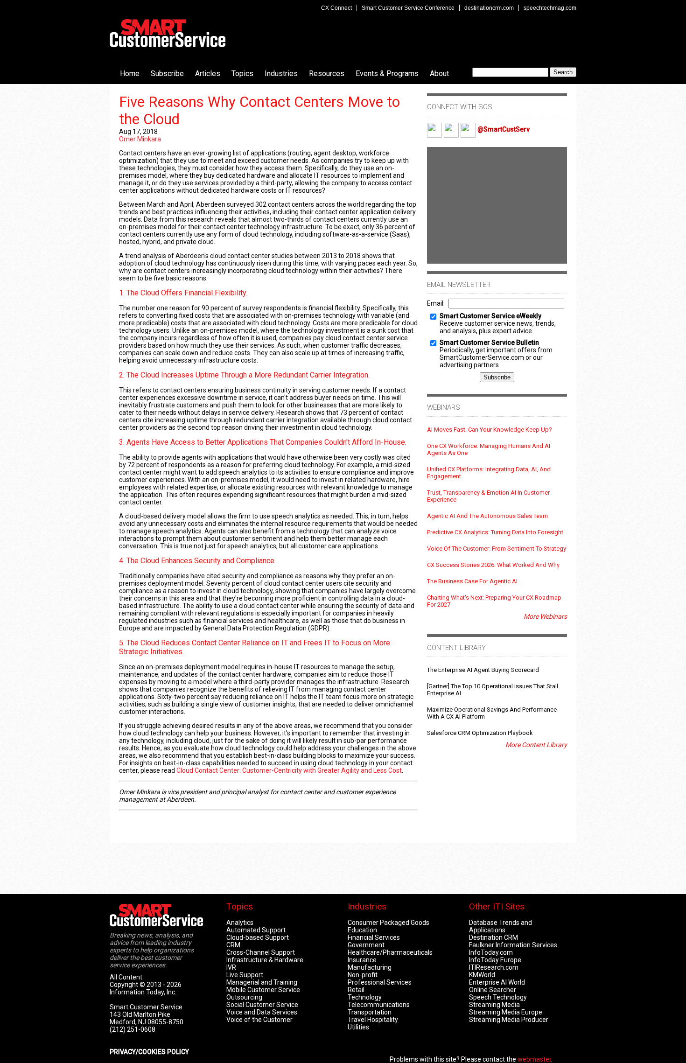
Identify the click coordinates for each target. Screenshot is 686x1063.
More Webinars (545, 616)
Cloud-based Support (257, 937)
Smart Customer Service (167, 33)
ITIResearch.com (493, 967)
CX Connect (336, 8)
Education (362, 930)
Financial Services (374, 937)
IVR (231, 967)
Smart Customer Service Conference (408, 8)
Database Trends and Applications (500, 926)
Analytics (239, 922)
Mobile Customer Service (263, 989)
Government (366, 945)
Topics (242, 73)
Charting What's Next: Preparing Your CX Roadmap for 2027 (494, 601)
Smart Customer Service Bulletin (489, 342)
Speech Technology (498, 997)
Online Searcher (492, 989)
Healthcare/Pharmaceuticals (390, 952)
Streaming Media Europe (505, 1012)
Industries (281, 73)
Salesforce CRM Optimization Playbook (480, 732)
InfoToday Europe (495, 960)
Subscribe (167, 73)
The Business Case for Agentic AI (472, 581)
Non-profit (363, 975)
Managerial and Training (261, 982)
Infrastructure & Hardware (264, 960)
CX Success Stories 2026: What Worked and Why (493, 564)
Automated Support (256, 930)
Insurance (362, 960)
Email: (436, 303)
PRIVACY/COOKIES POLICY (149, 1052)
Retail (356, 989)
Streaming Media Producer (508, 1019)
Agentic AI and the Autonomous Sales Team (487, 515)
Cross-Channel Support (260, 952)
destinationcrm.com (489, 8)
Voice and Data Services (261, 1012)
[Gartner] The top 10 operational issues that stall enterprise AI (492, 690)
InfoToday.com (491, 952)
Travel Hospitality (373, 1019)
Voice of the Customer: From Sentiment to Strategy (496, 548)
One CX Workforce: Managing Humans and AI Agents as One (488, 449)
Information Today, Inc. (143, 992)
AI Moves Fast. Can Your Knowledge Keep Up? (489, 429)
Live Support (244, 975)
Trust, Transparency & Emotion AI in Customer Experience (488, 496)
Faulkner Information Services (513, 945)
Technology (365, 997)
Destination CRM (493, 937)
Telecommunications (379, 1004)
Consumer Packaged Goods (388, 922)
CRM (233, 945)
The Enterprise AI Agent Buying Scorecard (483, 669)
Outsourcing (244, 997)
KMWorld (482, 975)
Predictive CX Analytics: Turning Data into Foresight (495, 532)
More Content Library (536, 744)
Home (130, 73)
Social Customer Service (262, 1004)
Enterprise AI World (497, 982)
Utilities (358, 1027)
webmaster (534, 1059)
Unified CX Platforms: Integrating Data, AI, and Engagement (489, 473)
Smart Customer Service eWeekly (490, 316)
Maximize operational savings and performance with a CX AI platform (492, 713)
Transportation (370, 1012)
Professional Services (380, 982)
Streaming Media (494, 1004)
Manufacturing (370, 967)
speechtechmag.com (550, 8)
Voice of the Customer (259, 1019)
